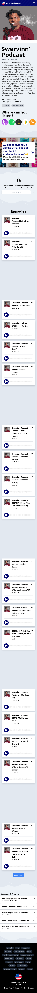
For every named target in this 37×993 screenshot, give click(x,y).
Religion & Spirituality (10, 955)
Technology (9, 958)
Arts (17, 948)
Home (6, 988)
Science (21, 969)
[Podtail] (18, 122)
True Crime (18, 962)
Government (22, 965)
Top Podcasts (14, 988)
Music (29, 951)
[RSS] (32, 122)
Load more (18, 875)
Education (25, 948)
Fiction (29, 958)
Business (8, 951)
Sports (30, 969)
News (28, 962)
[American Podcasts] (18, 977)
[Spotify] (11, 122)
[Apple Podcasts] (4, 122)
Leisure (12, 965)
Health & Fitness (9, 969)
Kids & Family (19, 951)
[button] (34, 3)
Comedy (10, 948)
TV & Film (6, 105)
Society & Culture (27, 955)
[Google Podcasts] (25, 122)
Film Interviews (17, 105)
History (9, 962)
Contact (31, 988)
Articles (23, 988)
